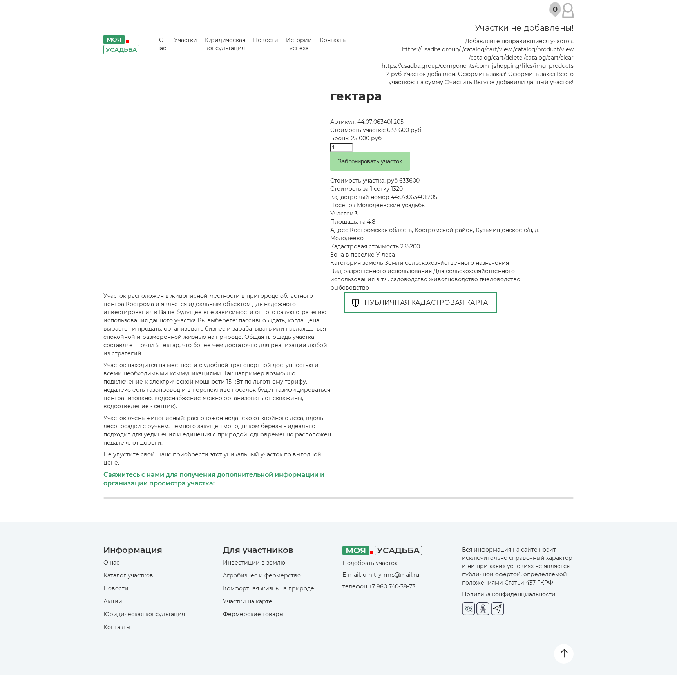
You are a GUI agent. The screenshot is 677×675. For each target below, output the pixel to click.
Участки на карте (247, 601)
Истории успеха (299, 44)
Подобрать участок (370, 562)
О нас (161, 44)
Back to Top (564, 654)
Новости (265, 39)
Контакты (333, 39)
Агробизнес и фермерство (262, 575)
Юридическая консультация (225, 44)
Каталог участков (128, 575)
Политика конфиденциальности (509, 594)
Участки (185, 39)
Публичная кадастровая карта (426, 302)
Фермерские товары (253, 614)
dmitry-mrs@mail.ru (391, 574)
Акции (112, 601)
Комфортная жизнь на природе (268, 588)
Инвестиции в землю (254, 562)
